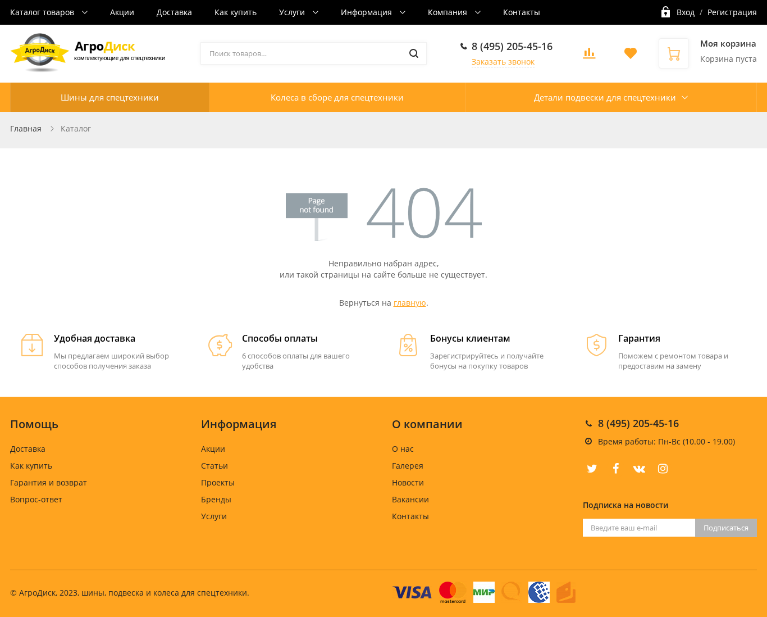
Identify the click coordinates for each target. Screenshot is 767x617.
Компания (448, 12)
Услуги (293, 12)
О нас (403, 448)
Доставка (174, 12)
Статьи (214, 465)
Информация (367, 12)
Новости (408, 482)
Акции (122, 12)
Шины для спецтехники (110, 97)
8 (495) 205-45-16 (512, 46)
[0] (589, 56)
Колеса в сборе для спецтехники (337, 97)
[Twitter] (592, 469)
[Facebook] (615, 469)
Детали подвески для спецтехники (605, 97)
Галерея (407, 465)
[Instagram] (663, 469)
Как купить (235, 12)
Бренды (216, 499)
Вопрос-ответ (36, 499)
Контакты (521, 12)
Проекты (218, 482)
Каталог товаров (43, 12)
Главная (26, 128)
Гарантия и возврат (48, 482)
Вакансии (410, 499)
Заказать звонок (503, 61)
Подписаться (726, 528)
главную (410, 302)
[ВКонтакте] (639, 469)
